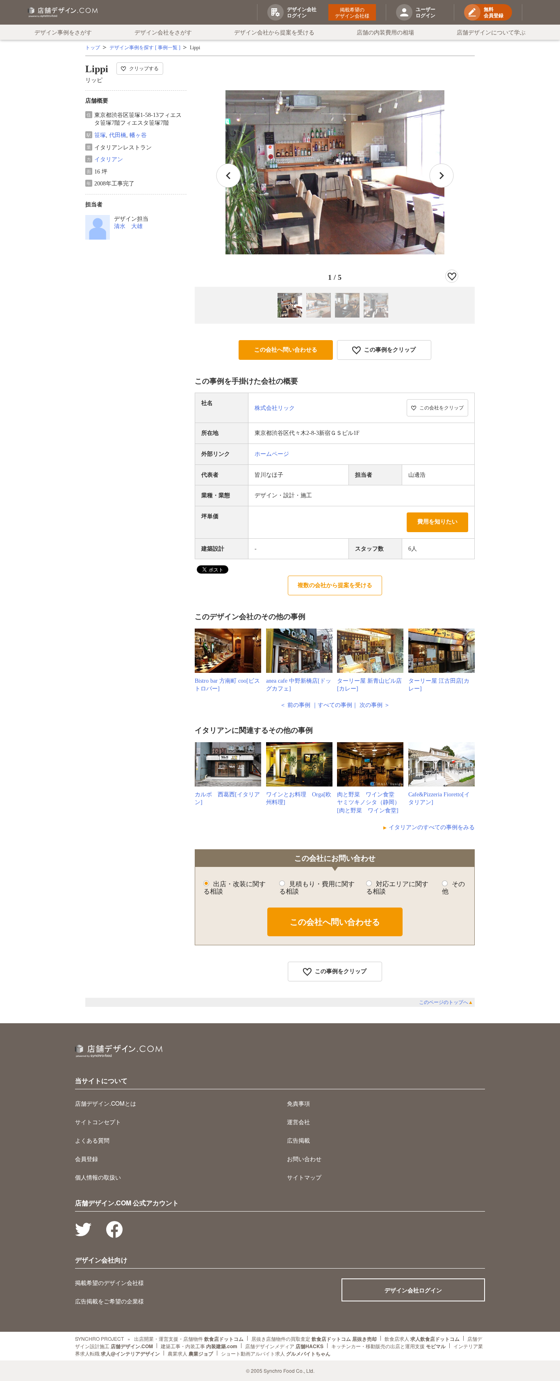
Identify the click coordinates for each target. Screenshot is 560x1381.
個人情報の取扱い (98, 1177)
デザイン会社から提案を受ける (274, 32)
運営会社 (298, 1122)
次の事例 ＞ (375, 705)
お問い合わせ (304, 1159)
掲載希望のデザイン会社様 (352, 12)
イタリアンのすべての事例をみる (432, 827)
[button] (441, 175)
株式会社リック (275, 408)
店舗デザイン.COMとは (105, 1103)
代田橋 (117, 135)
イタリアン (108, 159)
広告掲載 (298, 1140)
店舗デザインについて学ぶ (491, 32)
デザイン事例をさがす (63, 32)
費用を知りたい (437, 522)
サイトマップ (304, 1177)
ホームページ (272, 454)
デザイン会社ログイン (413, 1290)
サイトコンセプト (98, 1122)
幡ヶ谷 (138, 135)
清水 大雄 (128, 226)
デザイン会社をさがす (163, 32)
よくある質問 (92, 1140)
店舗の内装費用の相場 (385, 32)
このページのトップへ (446, 1002)
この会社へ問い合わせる (285, 350)
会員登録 (86, 1159)
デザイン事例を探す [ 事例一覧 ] (144, 47)
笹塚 (100, 135)
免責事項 (298, 1103)
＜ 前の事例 (295, 705)
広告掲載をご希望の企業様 (109, 1301)
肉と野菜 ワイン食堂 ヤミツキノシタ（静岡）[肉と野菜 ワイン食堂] (368, 802)
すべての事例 (335, 705)
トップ (92, 47)
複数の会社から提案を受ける (335, 585)
